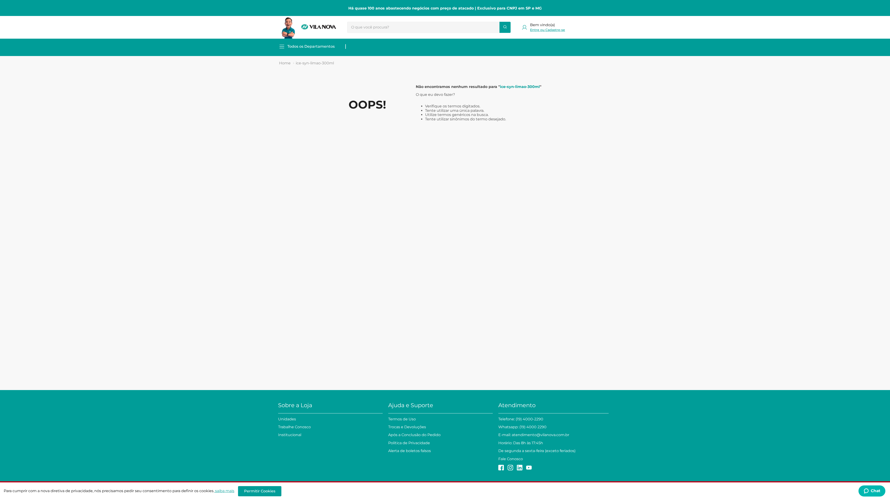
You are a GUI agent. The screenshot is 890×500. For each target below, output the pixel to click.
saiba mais (224, 491)
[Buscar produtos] (505, 27)
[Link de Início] (285, 63)
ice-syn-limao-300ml (315, 63)
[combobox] (429, 27)
